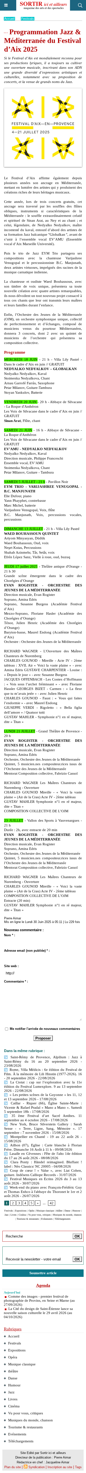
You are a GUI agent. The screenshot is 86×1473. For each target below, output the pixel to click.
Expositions (21, 1210)
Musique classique (45, 1210)
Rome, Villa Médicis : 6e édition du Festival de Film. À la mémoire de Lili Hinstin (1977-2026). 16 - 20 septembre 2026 (43, 1074)
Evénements (47, 1219)
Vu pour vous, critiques (39, 1214)
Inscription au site (60, 1467)
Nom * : (9, 935)
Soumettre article (43, 1273)
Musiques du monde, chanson (67, 1214)
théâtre (59, 1210)
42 (52, 1203)
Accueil (9, 19)
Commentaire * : (16, 981)
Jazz (6, 1214)
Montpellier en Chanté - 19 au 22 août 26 (44, 1137)
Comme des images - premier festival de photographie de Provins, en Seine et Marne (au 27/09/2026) (39, 1300)
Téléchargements (62, 1219)
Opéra (31, 1210)
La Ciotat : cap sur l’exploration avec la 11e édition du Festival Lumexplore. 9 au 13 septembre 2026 (43, 1086)
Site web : (11, 966)
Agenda (43, 1285)
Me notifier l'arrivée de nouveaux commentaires (45, 1029)
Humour (76, 1210)
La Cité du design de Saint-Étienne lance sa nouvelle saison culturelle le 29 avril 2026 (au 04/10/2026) (38, 1313)
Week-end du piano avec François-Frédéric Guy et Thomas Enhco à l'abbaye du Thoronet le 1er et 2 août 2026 (43, 1191)
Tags (78, 1467)
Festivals (27, 19)
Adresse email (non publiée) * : (27, 950)
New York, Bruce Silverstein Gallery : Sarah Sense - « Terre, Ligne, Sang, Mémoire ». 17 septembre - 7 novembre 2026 (43, 1128)
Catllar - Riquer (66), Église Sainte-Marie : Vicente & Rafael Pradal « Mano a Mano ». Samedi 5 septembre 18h (43, 1107)
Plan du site (12, 1467)
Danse (67, 1210)
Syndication (36, 1467)
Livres (13, 1214)
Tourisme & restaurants (28, 1219)
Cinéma (22, 1214)
